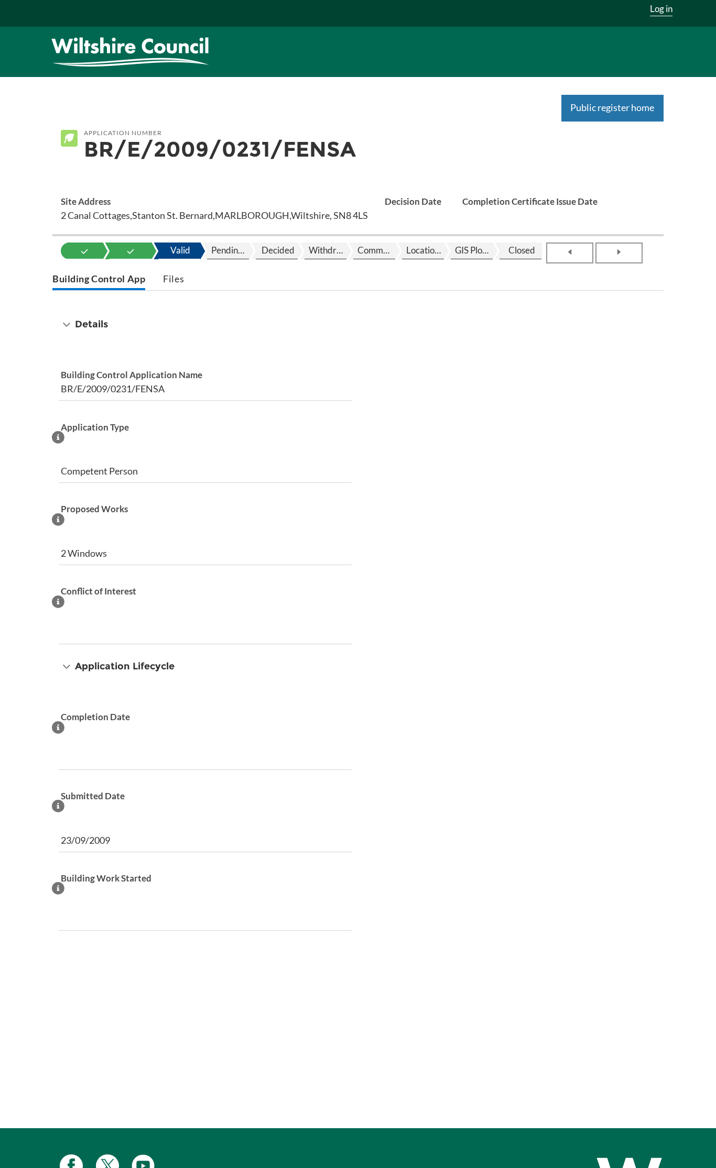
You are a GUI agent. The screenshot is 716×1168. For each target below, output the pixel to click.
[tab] (98, 280)
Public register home (612, 107)
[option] (84, 251)
